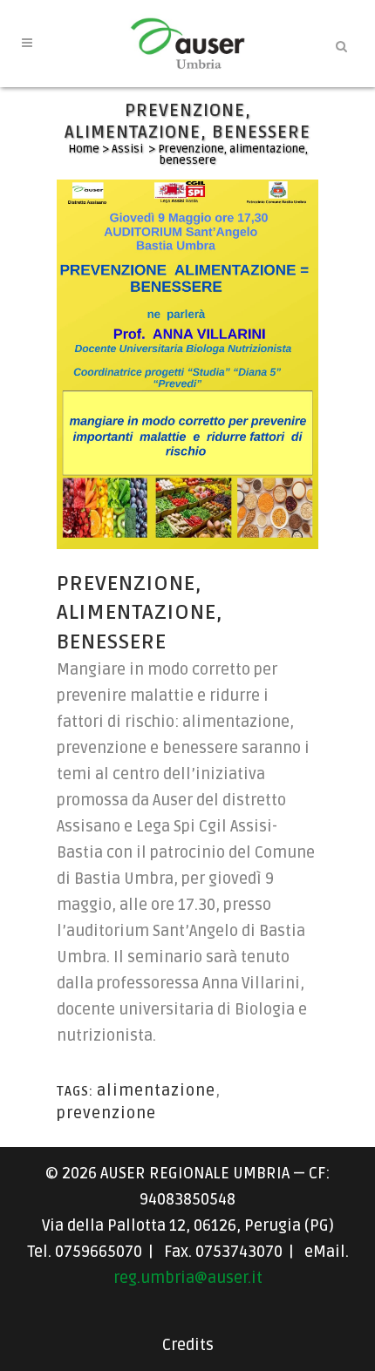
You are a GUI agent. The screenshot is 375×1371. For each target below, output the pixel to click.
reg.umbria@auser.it (187, 1277)
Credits (188, 1344)
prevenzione (106, 1113)
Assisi (127, 149)
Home (83, 149)
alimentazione (156, 1090)
